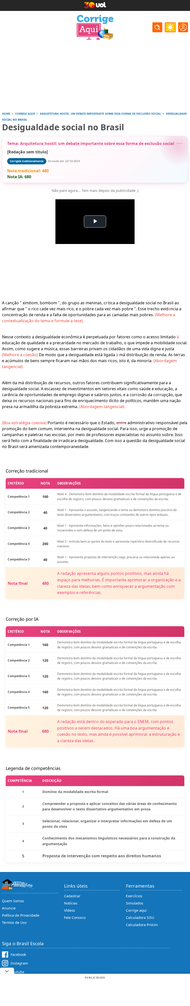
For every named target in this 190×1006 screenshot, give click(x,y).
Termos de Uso (14, 922)
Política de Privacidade (20, 915)
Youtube (17, 972)
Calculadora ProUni (142, 924)
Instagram (19, 963)
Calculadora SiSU (140, 917)
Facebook (18, 954)
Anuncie (9, 908)
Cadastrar (72, 896)
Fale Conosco (75, 917)
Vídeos (69, 910)
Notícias (70, 903)
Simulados (134, 903)
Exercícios (134, 896)
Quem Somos (13, 901)
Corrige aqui (136, 910)
